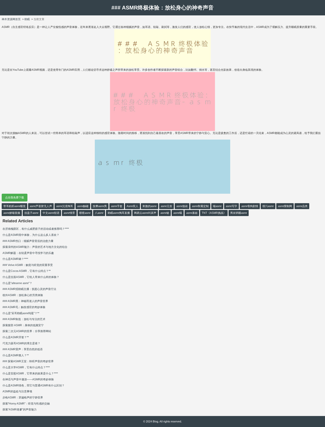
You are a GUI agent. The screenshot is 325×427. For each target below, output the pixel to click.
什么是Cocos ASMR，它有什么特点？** (27, 270)
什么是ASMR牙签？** (16, 337)
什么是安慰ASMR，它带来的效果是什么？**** (30, 373)
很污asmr (268, 206)
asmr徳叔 (182, 206)
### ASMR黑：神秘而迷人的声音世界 (25, 301)
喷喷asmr (85, 212)
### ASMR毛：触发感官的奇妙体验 (24, 307)
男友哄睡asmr (238, 212)
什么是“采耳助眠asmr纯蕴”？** (21, 313)
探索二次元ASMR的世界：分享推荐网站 (27, 331)
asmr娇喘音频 (11, 212)
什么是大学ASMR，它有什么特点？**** (26, 367)
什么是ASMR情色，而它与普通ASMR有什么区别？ (33, 385)
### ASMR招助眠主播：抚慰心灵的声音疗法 (29, 289)
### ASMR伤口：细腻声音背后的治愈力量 (28, 241)
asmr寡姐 (192, 212)
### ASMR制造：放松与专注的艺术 (24, 319)
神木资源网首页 (11, 19)
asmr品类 (302, 206)
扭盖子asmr (31, 212)
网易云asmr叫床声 (145, 212)
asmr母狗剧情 (249, 206)
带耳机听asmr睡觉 (14, 206)
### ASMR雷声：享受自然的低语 (23, 349)
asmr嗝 (177, 212)
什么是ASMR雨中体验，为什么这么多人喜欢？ (31, 234)
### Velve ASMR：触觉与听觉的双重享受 (28, 265)
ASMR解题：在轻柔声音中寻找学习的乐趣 (28, 253)
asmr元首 (166, 206)
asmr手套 (116, 206)
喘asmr (217, 206)
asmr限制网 (285, 206)
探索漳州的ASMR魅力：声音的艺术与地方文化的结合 (35, 246)
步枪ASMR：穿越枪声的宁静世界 (23, 397)
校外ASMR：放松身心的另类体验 (23, 295)
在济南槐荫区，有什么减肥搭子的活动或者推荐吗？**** (36, 228)
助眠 (27, 19)
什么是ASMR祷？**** (15, 258)
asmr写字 (231, 206)
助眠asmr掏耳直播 (119, 212)
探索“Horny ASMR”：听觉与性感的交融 (26, 403)
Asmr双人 (132, 206)
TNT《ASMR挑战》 (214, 212)
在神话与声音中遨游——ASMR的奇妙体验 (28, 379)
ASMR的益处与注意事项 (17, 391)
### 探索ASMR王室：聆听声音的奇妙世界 (28, 361)
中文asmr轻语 (51, 212)
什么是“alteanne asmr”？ (17, 283)
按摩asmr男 (100, 206)
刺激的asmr (150, 206)
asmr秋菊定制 (200, 206)
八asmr (99, 212)
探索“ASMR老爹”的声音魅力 (20, 409)
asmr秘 (164, 212)
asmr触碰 (83, 206)
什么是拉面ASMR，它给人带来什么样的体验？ (31, 277)
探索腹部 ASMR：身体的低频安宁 (23, 325)
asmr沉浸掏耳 (64, 206)
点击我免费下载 (14, 197)
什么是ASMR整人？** (16, 355)
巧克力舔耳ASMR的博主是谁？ (21, 343)
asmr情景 (69, 212)
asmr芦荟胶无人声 (41, 206)
